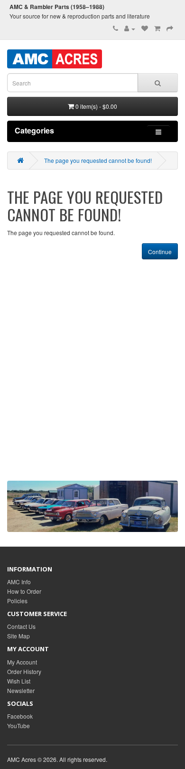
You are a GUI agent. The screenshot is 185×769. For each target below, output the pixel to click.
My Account (22, 662)
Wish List (18, 681)
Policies (17, 601)
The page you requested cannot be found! (98, 160)
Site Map (18, 636)
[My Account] (129, 28)
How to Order (24, 591)
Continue (160, 251)
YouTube (18, 726)
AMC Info (19, 582)
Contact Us (21, 626)
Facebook (20, 716)
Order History (24, 671)
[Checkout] (169, 28)
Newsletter (21, 690)
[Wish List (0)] (144, 28)
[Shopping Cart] (157, 28)
